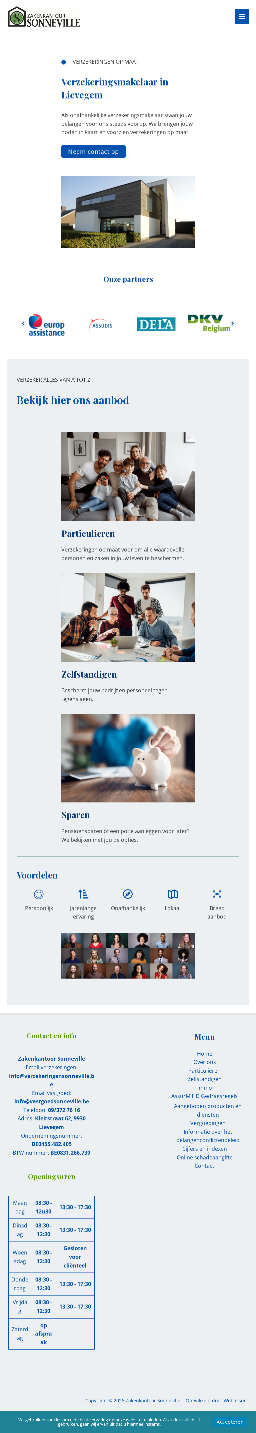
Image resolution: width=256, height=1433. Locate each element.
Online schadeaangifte (205, 1157)
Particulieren (204, 1070)
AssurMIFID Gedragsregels (204, 1096)
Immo (204, 1087)
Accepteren (230, 1422)
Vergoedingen (208, 1123)
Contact (204, 1165)
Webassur (235, 1400)
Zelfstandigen (205, 1079)
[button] (93, 151)
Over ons (204, 1062)
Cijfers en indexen (204, 1148)
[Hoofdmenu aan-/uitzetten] (242, 16)
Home (204, 1053)
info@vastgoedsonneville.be (51, 1101)
